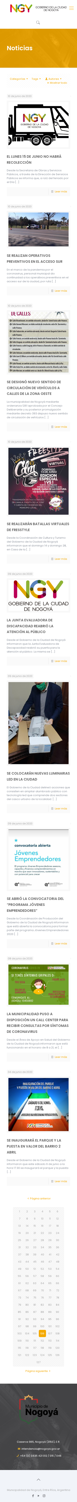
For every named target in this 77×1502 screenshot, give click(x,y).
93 (34, 1319)
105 (35, 1333)
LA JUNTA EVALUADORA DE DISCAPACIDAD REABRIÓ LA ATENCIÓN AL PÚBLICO (30, 626)
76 (42, 1298)
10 (42, 1219)
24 (57, 1233)
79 (19, 1305)
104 (27, 1333)
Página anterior (40, 1198)
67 (19, 1290)
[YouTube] (38, 1496)
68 (27, 1290)
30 (57, 1240)
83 (50, 1305)
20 (27, 1233)
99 (34, 1326)
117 (34, 1348)
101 (50, 1326)
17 (50, 1226)
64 (42, 1283)
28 (42, 1240)
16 (42, 1226)
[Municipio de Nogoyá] (38, 8)
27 (34, 1240)
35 (50, 1247)
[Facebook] (33, 1496)
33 (34, 1247)
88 (42, 1312)
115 (19, 1348)
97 (19, 1326)
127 (38, 1362)
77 (49, 1298)
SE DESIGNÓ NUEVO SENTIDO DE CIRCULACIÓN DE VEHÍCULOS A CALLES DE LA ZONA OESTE (34, 388)
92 (27, 1319)
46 (42, 1262)
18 (57, 1226)
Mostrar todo (58, 83)
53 (50, 1269)
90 (57, 1312)
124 (42, 1355)
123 (35, 1355)
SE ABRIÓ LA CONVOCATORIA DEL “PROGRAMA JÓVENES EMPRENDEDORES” (35, 904)
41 (50, 1254)
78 (57, 1298)
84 (57, 1305)
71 (50, 1290)
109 (19, 1341)
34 (42, 1247)
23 (50, 1233)
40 (42, 1254)
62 (27, 1283)
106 (42, 1333)
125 (50, 1355)
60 (57, 1276)
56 (27, 1276)
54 (57, 1269)
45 (35, 1262)
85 (19, 1312)
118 (42, 1348)
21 (34, 1233)
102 (57, 1326)
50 (27, 1269)
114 (57, 1341)
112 (42, 1341)
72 (57, 1290)
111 (34, 1341)
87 (34, 1312)
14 (27, 1226)
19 (19, 1233)
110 (27, 1341)
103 (19, 1333)
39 (34, 1254)
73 (19, 1298)
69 (34, 1290)
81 (34, 1305)
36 (57, 1247)
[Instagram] (44, 1496)
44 (27, 1262)
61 (19, 1283)
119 (50, 1348)
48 (57, 1262)
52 (42, 1269)
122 (27, 1355)
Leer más (61, 191)
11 (50, 1219)
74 (27, 1298)
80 (27, 1305)
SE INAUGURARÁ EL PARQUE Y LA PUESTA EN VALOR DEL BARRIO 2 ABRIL (34, 1146)
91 (19, 1319)
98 (27, 1326)
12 (57, 1219)
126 (57, 1355)
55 (19, 1276)
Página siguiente (36, 1371)
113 (50, 1341)
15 (34, 1226)
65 (50, 1283)
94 (42, 1319)
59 (50, 1276)
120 (57, 1348)
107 (50, 1333)
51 (34, 1269)
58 (42, 1276)
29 (50, 1240)
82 (42, 1305)
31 (19, 1247)
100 (42, 1326)
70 (42, 1290)
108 (57, 1333)
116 (27, 1348)
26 (27, 1240)
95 (50, 1319)
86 (27, 1312)
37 (19, 1254)
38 (27, 1254)
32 (27, 1247)
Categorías (17, 79)
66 (57, 1283)
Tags (35, 79)
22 (42, 1233)
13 (19, 1226)
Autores (53, 79)
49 (19, 1269)
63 (34, 1283)
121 (19, 1355)
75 (34, 1298)
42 (57, 1254)
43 (19, 1262)
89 (50, 1312)
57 (34, 1276)
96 (57, 1319)
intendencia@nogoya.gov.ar (41, 1449)
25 (19, 1240)
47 (50, 1262)
